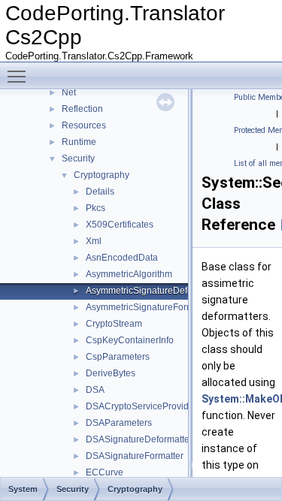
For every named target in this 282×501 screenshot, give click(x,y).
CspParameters (118, 357)
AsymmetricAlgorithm (129, 274)
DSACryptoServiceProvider (141, 406)
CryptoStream (114, 323)
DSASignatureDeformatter (139, 439)
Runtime (79, 142)
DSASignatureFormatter (134, 456)
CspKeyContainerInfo (130, 340)
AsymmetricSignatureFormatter (149, 307)
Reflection (82, 109)
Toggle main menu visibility (19, 75)
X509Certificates (119, 224)
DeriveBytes (110, 373)
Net (69, 92)
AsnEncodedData (122, 257)
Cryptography (101, 175)
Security (78, 158)
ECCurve (104, 472)
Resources (84, 125)
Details (100, 191)
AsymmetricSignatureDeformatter (153, 290)
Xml (94, 241)
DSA (95, 390)
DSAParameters (119, 423)
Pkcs (95, 208)
